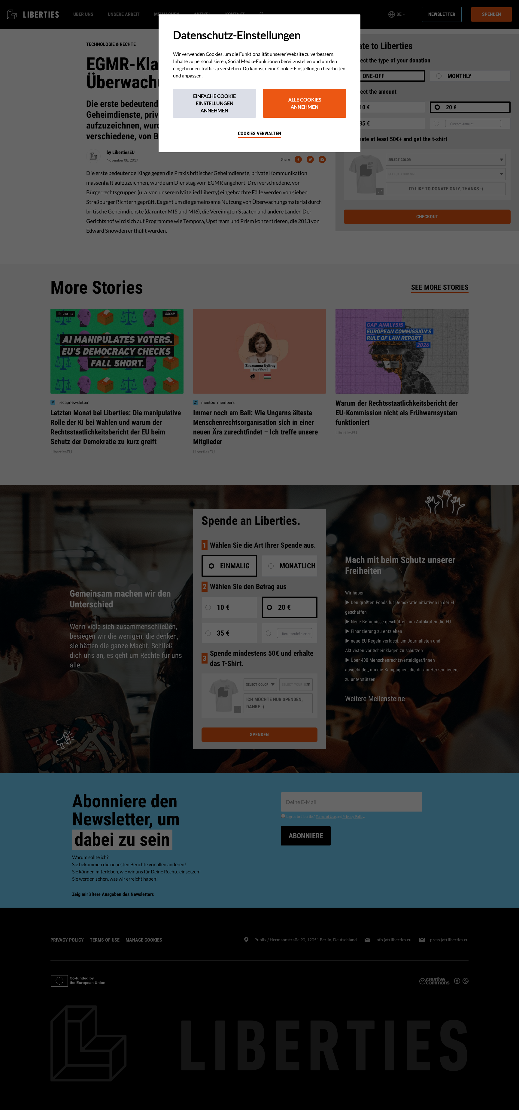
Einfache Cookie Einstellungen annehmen (214, 103)
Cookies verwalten (259, 133)
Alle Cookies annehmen (304, 103)
